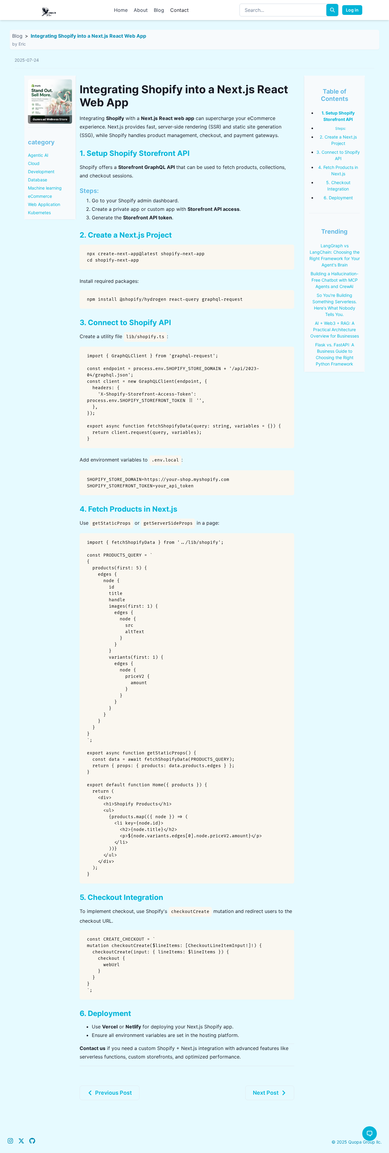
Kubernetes (39, 212)
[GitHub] (32, 1142)
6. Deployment (338, 197)
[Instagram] (10, 1142)
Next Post (266, 1093)
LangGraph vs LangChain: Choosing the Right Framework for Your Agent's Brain (334, 255)
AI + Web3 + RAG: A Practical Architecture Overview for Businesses (334, 329)
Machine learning (45, 187)
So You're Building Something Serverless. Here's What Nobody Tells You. (334, 305)
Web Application (44, 204)
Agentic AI (38, 155)
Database (37, 179)
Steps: (340, 128)
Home (121, 10)
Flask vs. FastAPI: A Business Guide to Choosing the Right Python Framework (334, 354)
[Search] (332, 10)
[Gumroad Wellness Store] (50, 101)
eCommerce (40, 196)
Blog (159, 10)
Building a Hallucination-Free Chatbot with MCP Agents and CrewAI (334, 280)
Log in (352, 9)
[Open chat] (369, 1133)
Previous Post (113, 1093)
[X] (21, 1142)
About (141, 10)
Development (41, 171)
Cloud (34, 163)
